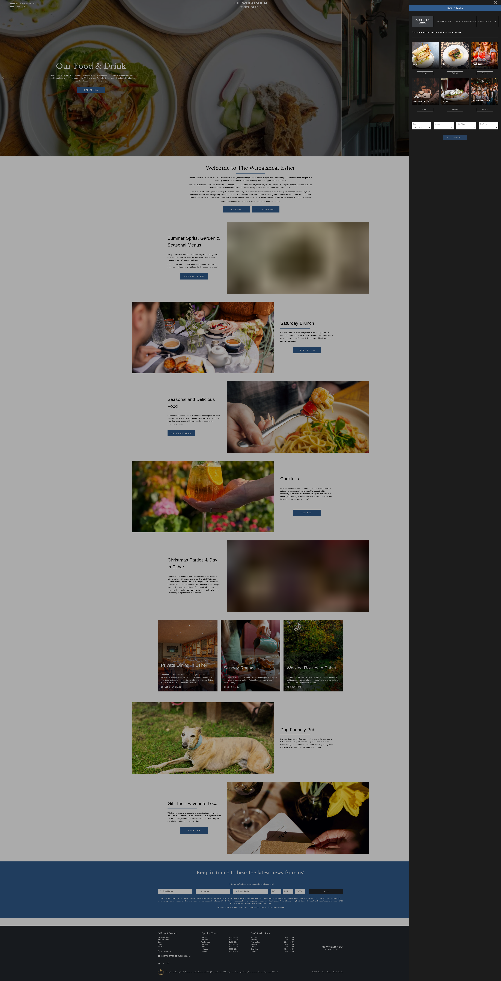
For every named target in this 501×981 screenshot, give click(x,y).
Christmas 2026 (487, 21)
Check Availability (455, 137)
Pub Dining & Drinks (422, 21)
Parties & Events (466, 21)
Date (414, 124)
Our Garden (444, 21)
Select (425, 73)
